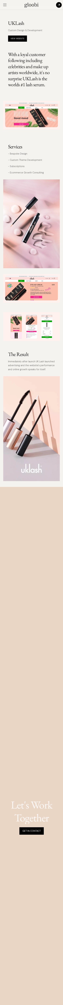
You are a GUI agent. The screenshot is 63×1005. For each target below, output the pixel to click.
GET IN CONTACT (31, 831)
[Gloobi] (31, 5)
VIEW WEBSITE (17, 38)
